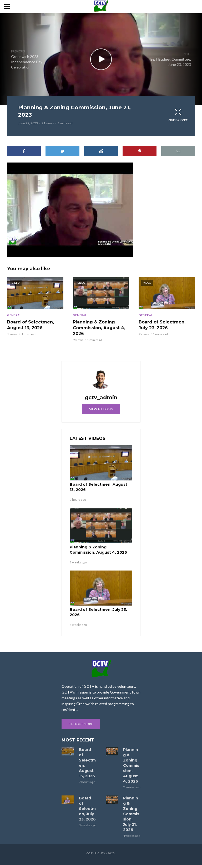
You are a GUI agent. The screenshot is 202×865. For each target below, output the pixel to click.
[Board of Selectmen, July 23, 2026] (101, 588)
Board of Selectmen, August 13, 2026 (30, 325)
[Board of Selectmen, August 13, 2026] (101, 462)
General (14, 315)
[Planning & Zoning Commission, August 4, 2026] (101, 525)
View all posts (101, 409)
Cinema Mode (178, 120)
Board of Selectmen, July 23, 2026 (162, 325)
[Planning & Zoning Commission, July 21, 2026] (112, 799)
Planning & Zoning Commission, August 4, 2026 (99, 328)
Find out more (81, 724)
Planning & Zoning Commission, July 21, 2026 (131, 814)
